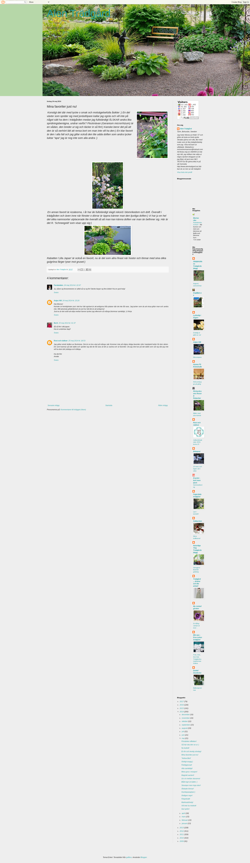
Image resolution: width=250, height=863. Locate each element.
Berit (56, 323)
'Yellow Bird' (186, 758)
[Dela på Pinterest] (90, 269)
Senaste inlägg (53, 405)
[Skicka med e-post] (79, 269)
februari (185, 820)
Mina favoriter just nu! (189, 755)
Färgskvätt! (185, 799)
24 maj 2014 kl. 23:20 (70, 301)
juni (183, 735)
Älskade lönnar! (187, 789)
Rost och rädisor (61, 341)
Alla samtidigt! (186, 768)
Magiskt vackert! (187, 775)
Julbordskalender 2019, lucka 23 (197, 442)
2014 (182, 712)
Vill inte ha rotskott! (188, 806)
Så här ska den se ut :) (190, 745)
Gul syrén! (185, 809)
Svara (56, 292)
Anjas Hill (58, 301)
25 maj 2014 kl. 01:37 (67, 323)
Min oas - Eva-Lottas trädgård (197, 637)
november (186, 718)
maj (183, 738)
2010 (182, 838)
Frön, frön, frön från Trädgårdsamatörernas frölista (197, 659)
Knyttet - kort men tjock (197, 480)
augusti (185, 728)
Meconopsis (197, 357)
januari (185, 823)
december (186, 715)
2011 (182, 834)
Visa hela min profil (184, 172)
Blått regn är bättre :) (189, 782)
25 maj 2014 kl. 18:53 (76, 341)
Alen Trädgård (79, 13)
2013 (182, 828)
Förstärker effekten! (188, 741)
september (186, 725)
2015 (182, 708)
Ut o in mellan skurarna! (190, 779)
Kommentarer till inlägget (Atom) (73, 410)
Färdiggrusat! (186, 765)
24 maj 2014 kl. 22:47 (72, 285)
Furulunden (58, 285)
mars (184, 817)
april (184, 813)
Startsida (108, 405)
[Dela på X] (84, 269)
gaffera (129, 857)
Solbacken (197, 521)
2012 (182, 831)
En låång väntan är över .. (196, 626)
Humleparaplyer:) (188, 792)
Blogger (144, 857)
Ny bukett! (185, 748)
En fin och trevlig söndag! (191, 751)
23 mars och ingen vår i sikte (197, 469)
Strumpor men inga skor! (191, 785)
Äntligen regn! (186, 796)
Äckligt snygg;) (187, 762)
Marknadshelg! (187, 802)
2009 (182, 841)
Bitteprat (196, 451)
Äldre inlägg (163, 405)
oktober (185, 721)
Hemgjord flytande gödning (196, 570)
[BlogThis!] (81, 269)
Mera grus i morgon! (189, 772)
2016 (182, 705)
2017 (182, 702)
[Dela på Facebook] (87, 269)
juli (183, 732)
